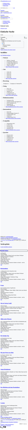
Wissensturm (9, 123)
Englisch (9, 136)
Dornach (9, 126)
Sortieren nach (3, 238)
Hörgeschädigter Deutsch (12, 113)
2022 (8, 77)
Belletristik (9, 104)
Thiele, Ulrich (10, 65)
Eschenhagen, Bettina (11, 61)
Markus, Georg (10, 60)
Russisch (9, 140)
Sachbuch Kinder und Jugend (13, 101)
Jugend (8, 115)
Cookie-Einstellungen (9, 424)
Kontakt (2, 424)
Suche (2, 34)
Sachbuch (9, 100)
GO (14, 7)
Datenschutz (3, 425)
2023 (8, 76)
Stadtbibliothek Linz (7, 12)
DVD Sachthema (10, 103)
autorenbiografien (9, 236)
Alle (4, 43)
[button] (25, 37)
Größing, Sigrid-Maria (11, 63)
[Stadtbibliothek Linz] (5, 1)
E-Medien (5, 46)
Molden (8, 91)
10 (8, 240)
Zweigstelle (3, 37)
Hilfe (2, 12)
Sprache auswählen (4, 11)
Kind (8, 111)
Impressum (8, 425)
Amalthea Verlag (10, 94)
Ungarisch (9, 139)
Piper (8, 88)
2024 (8, 74)
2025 (8, 73)
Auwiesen (9, 127)
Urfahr (8, 124)
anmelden (2, 10)
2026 (8, 72)
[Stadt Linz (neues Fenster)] (3, 427)
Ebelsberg (9, 128)
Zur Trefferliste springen (5, 55)
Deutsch (8, 135)
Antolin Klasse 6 (10, 117)
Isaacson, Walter (10, 64)
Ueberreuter (9, 92)
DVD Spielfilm (10, 105)
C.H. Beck (9, 90)
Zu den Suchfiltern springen (6, 246)
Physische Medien (6, 45)
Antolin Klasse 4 (10, 114)
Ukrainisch (9, 137)
